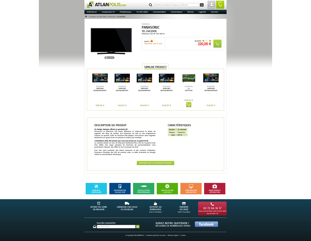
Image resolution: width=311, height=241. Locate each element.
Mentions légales (173, 235)
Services (214, 12)
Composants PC (108, 12)
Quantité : (198, 41)
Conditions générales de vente (155, 235)
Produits (93, 17)
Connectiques (176, 12)
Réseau (190, 12)
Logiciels (202, 12)
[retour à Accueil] (86, 17)
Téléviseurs (112, 17)
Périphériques (126, 12)
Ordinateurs (92, 12)
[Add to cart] (188, 104)
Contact (183, 235)
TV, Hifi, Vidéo (142, 12)
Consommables (159, 12)
